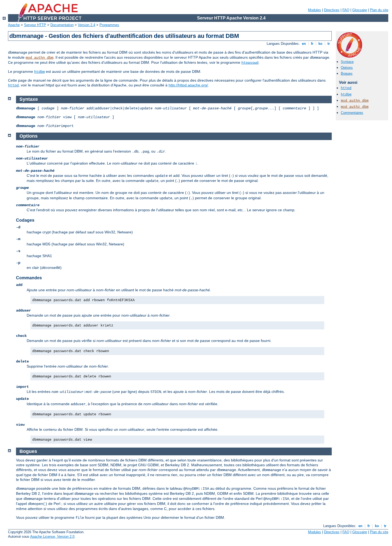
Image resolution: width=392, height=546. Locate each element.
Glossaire (359, 10)
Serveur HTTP (35, 25)
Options (347, 68)
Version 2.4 (86, 25)
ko (320, 44)
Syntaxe (347, 62)
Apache (14, 25)
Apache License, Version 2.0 (52, 537)
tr (328, 44)
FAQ (345, 10)
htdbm (39, 72)
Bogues (347, 73)
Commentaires (352, 113)
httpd (13, 85)
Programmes (109, 25)
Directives (331, 10)
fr (312, 44)
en (304, 44)
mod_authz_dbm (355, 107)
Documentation (62, 25)
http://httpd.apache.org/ (188, 85)
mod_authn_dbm (39, 57)
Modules (314, 10)
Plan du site (379, 10)
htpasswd (249, 63)
